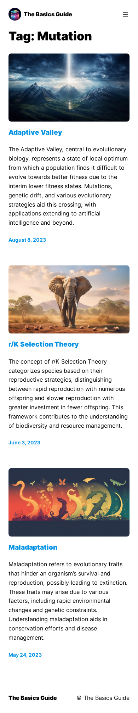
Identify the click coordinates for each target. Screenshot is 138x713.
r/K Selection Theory (43, 344)
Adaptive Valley (35, 132)
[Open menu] (125, 14)
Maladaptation (32, 547)
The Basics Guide (48, 14)
